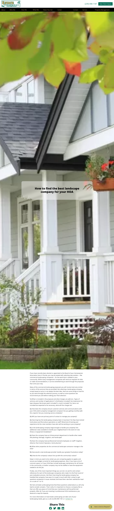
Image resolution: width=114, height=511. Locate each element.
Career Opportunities (62, 10)
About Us (3, 10)
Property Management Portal (102, 10)
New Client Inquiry (105, 4)
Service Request (85, 10)
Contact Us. (69, 499)
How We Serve (24, 10)
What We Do (36, 10)
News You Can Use (48, 10)
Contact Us (75, 10)
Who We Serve (12, 10)
